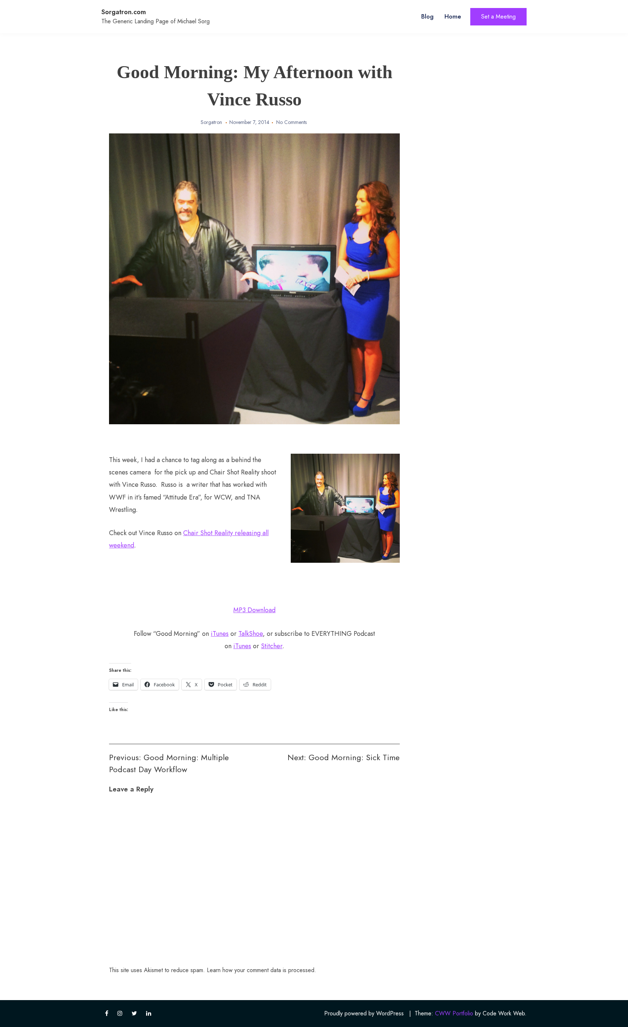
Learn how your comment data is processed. (261, 970)
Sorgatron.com (123, 12)
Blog (427, 16)
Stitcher (271, 646)
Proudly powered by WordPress (364, 1013)
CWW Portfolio (454, 1013)
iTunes (220, 633)
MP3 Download (254, 610)
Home (452, 16)
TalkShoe (250, 633)
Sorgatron (211, 122)
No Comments (291, 122)
